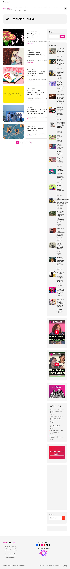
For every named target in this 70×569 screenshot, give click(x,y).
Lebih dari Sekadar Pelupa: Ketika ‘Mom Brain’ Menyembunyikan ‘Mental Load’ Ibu (61, 85)
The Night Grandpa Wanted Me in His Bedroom (56, 431)
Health (28, 31)
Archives (51, 514)
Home (15, 6)
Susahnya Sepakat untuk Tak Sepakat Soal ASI (36, 55)
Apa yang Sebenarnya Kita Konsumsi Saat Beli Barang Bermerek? (60, 148)
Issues (20, 7)
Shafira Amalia (30, 98)
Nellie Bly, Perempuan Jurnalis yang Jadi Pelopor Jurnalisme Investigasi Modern (60, 247)
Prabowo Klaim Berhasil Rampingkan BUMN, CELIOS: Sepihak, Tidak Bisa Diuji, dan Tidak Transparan (60, 304)
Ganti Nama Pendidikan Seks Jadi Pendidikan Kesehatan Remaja (36, 74)
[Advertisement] (57, 487)
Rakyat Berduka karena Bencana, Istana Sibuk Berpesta (61, 51)
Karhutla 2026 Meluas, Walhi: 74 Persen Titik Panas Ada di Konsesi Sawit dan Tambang (60, 98)
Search (51, 32)
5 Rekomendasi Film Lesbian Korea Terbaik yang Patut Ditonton (57, 411)
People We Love (47, 6)
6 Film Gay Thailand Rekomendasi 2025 (55, 426)
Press (65, 565)
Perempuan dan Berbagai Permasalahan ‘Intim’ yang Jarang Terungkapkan (37, 111)
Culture (39, 7)
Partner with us (58, 565)
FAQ (66, 566)
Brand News (30, 107)
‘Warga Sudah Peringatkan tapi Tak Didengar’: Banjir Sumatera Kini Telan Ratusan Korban (57, 419)
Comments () (45, 117)
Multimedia (55, 7)
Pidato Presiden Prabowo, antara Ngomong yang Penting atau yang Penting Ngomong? (61, 232)
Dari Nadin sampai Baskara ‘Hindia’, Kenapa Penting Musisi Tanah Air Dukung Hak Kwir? (61, 261)
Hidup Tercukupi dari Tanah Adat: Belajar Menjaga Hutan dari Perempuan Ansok (61, 126)
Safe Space (26, 6)
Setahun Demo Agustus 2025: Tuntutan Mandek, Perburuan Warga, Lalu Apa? (60, 112)
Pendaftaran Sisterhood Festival (60, 137)
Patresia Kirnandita (31, 60)
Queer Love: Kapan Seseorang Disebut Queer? (56, 436)
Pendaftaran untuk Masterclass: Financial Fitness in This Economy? (60, 188)
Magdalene (30, 117)
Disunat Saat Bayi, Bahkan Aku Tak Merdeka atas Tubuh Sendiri (60, 160)
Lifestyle (33, 7)
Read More (30, 43)
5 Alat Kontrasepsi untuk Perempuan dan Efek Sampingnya (35, 93)
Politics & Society (31, 50)
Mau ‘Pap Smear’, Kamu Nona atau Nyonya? (33, 36)
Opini (36, 31)
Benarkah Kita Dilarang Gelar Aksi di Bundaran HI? (60, 73)
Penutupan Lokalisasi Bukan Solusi (35, 129)
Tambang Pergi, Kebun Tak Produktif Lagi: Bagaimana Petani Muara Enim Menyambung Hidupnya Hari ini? (60, 217)
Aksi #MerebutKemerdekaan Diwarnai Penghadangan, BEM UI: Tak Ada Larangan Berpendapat (63, 202)
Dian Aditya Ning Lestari (33, 41)
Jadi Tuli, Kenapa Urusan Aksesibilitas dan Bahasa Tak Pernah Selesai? (61, 62)
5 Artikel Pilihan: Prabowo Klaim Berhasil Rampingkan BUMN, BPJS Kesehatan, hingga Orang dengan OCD (60, 276)
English (24, 10)
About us (42, 565)
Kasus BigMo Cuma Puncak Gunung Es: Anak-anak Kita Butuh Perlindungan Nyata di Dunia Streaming (60, 174)
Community (17, 10)
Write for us (49, 565)
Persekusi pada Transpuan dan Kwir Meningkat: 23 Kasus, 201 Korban (60, 290)
